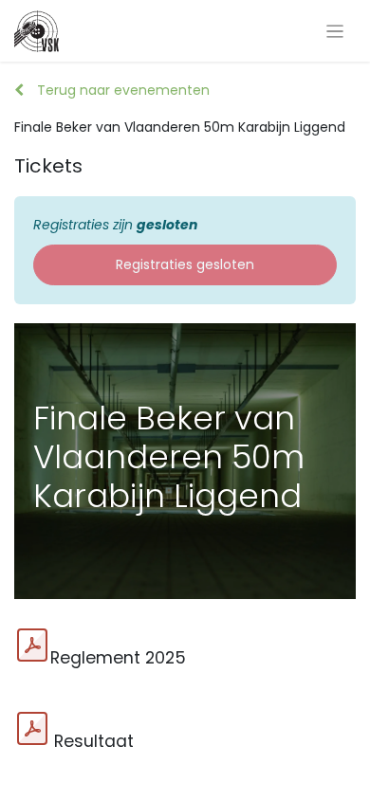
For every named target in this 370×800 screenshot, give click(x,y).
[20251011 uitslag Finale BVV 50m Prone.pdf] (32, 729)
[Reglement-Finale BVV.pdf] (32, 645)
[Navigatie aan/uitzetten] (335, 30)
